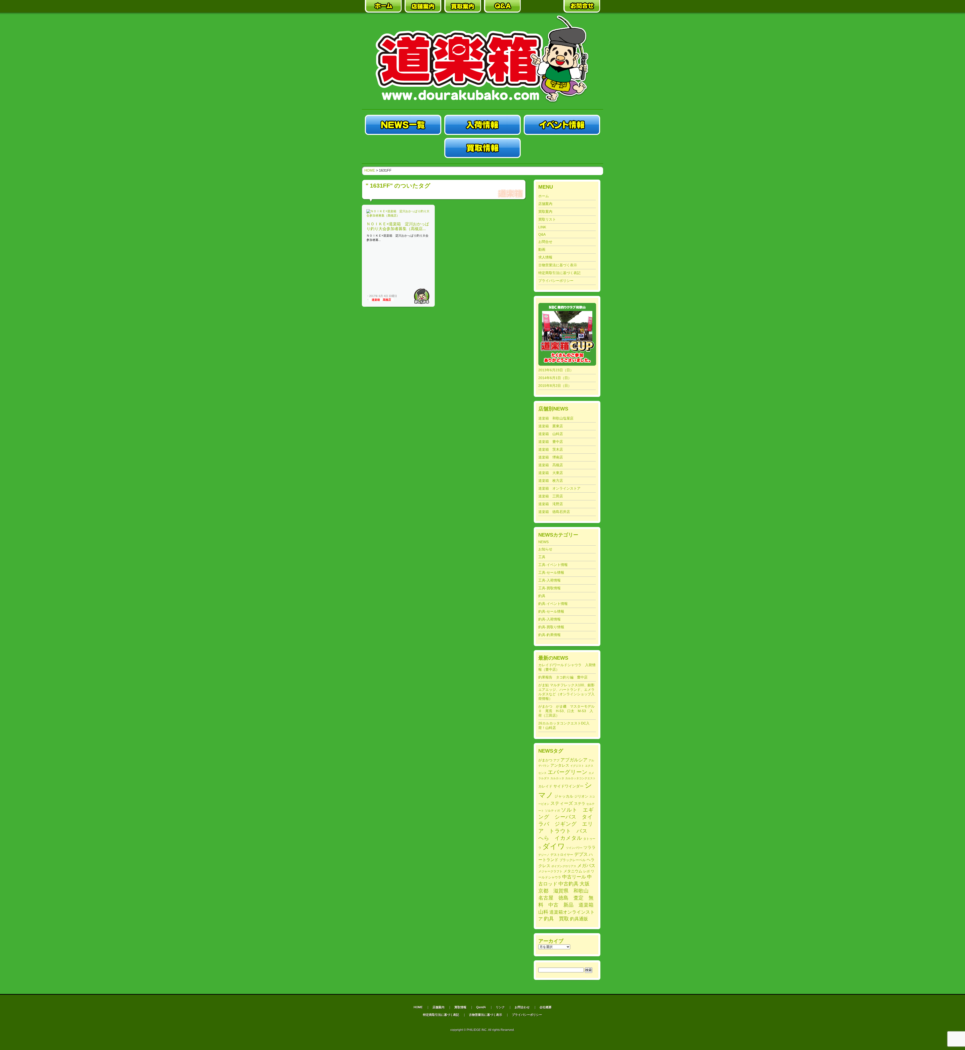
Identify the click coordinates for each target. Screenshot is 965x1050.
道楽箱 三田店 (550, 496)
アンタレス (559, 765)
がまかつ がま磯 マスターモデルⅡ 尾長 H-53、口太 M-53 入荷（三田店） (566, 710)
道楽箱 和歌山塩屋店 (555, 418)
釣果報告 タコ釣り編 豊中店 (563, 677)
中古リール (574, 876)
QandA (481, 1007)
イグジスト (577, 765)
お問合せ (545, 242)
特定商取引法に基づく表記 (559, 273)
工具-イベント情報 (553, 565)
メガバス (586, 865)
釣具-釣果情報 (549, 635)
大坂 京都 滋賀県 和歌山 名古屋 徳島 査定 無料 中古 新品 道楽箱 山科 (568, 898)
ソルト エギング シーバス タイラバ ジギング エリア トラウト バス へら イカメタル (566, 824)
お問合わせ (522, 1007)
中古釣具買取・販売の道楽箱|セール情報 (403, 148)
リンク (500, 1007)
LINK (542, 227)
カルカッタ (557, 778)
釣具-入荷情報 (549, 619)
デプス (581, 854)
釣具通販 (579, 918)
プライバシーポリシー (555, 281)
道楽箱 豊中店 (550, 442)
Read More (422, 296)
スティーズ (561, 803)
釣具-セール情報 (551, 611)
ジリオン (581, 796)
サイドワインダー (568, 786)
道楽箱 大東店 (550, 473)
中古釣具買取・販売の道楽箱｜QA (502, 6)
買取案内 (545, 211)
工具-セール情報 (551, 572)
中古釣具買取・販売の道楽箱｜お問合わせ (581, 6)
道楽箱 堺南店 (550, 457)
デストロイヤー (561, 855)
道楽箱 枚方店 (550, 481)
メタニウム (572, 871)
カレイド (545, 786)
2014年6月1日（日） (554, 378)
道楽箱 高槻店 (381, 299)
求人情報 (545, 257)
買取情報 (460, 1007)
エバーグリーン (568, 772)
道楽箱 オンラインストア (559, 488)
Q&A (542, 234)
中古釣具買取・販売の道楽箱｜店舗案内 (423, 6)
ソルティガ (552, 810)
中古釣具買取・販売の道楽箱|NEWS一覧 (403, 125)
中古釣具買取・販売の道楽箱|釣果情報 (562, 148)
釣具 (541, 596)
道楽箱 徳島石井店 (554, 512)
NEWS (543, 542)
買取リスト (547, 219)
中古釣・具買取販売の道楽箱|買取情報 (482, 148)
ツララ (590, 847)
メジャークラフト (550, 871)
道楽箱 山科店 (550, 434)
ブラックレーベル (572, 860)
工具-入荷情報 (549, 580)
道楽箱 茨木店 (550, 449)
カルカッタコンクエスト (580, 778)
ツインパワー (574, 847)
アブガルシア (574, 759)
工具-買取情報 (549, 588)
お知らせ (545, 549)
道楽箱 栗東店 (550, 426)
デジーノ (543, 854)
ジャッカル (563, 796)
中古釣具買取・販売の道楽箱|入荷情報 (482, 125)
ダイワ (553, 846)
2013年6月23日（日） (555, 370)
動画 (541, 249)
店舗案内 (545, 204)
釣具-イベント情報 (553, 604)
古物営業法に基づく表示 (557, 265)
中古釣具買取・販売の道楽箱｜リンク (542, 6)
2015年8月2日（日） (554, 386)
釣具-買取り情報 (551, 627)
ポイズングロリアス (563, 866)
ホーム (543, 196)
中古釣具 (568, 883)
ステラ (579, 803)
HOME (369, 170)
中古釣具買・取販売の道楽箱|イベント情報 (562, 125)
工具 (541, 557)
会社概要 (546, 1007)
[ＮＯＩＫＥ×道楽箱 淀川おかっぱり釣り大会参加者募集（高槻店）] (398, 215)
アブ (556, 760)
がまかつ (545, 760)
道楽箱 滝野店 (550, 504)
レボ (586, 871)
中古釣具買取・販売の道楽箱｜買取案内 (462, 6)
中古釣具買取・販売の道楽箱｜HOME (383, 6)
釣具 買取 (556, 918)
